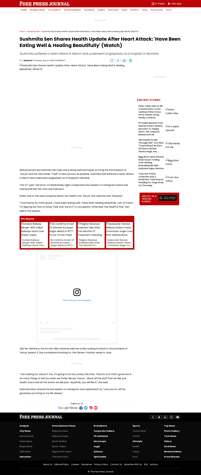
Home (24, 10)
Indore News (26, 441)
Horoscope (100, 441)
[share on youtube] (177, 417)
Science (98, 451)
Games (101, 10)
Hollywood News (60, 436)
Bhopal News (26, 446)
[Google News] (68, 408)
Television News (60, 456)
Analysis (24, 425)
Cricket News (139, 431)
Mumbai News (37, 10)
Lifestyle (137, 441)
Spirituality (100, 456)
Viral (145, 10)
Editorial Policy (61, 464)
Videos (168, 441)
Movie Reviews (59, 441)
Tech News (170, 436)
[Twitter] (86, 408)
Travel (136, 451)
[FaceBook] (81, 408)
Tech (168, 10)
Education (157, 10)
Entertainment (72, 10)
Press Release (172, 456)
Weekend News (172, 451)
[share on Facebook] (112, 60)
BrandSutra (100, 425)
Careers (75, 464)
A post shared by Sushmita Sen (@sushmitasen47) (77, 339)
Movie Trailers (59, 446)
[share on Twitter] (118, 60)
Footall (136, 436)
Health (136, 446)
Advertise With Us (133, 464)
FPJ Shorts (54, 10)
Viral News (170, 446)
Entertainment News (63, 425)
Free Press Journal (45, 3)
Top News (169, 425)
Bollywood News (60, 431)
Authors (154, 464)
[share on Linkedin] (124, 60)
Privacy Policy (101, 464)
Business (89, 10)
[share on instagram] (171, 417)
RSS (146, 464)
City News (25, 431)
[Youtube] (96, 408)
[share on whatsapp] (130, 60)
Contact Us (116, 464)
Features (113, 10)
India (124, 10)
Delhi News (25, 451)
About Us (47, 464)
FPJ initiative (101, 436)
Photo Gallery (172, 431)
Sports (134, 10)
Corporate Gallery (104, 431)
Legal (97, 446)
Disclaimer (86, 464)
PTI (21, 60)
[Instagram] (91, 408)
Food (135, 456)
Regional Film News (61, 451)
